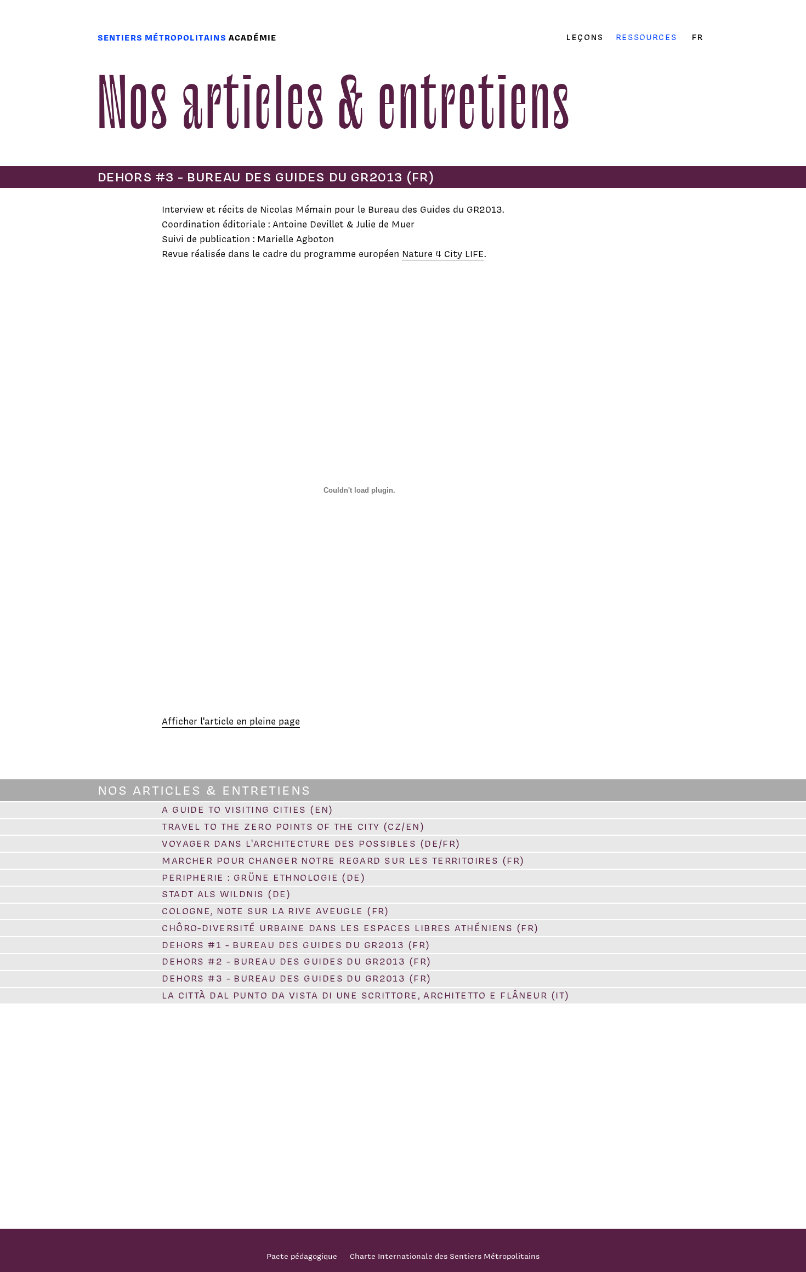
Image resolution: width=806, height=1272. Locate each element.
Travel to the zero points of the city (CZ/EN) (293, 826)
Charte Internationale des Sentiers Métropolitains (445, 1256)
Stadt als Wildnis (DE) (226, 894)
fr (697, 37)
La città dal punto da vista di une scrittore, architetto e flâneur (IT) (365, 995)
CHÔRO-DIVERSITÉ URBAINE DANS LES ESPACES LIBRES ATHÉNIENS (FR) (350, 928)
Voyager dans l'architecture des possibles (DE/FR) (311, 843)
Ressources (646, 37)
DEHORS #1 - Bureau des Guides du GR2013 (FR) (296, 945)
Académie (252, 37)
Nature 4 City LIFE (443, 254)
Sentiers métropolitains (162, 37)
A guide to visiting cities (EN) (247, 809)
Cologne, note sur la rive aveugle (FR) (275, 911)
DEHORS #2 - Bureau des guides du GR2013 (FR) (296, 961)
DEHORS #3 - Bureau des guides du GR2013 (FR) (296, 978)
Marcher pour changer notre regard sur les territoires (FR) (343, 860)
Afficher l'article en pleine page (231, 721)
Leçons (584, 37)
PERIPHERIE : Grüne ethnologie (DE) (263, 877)
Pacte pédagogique (301, 1256)
